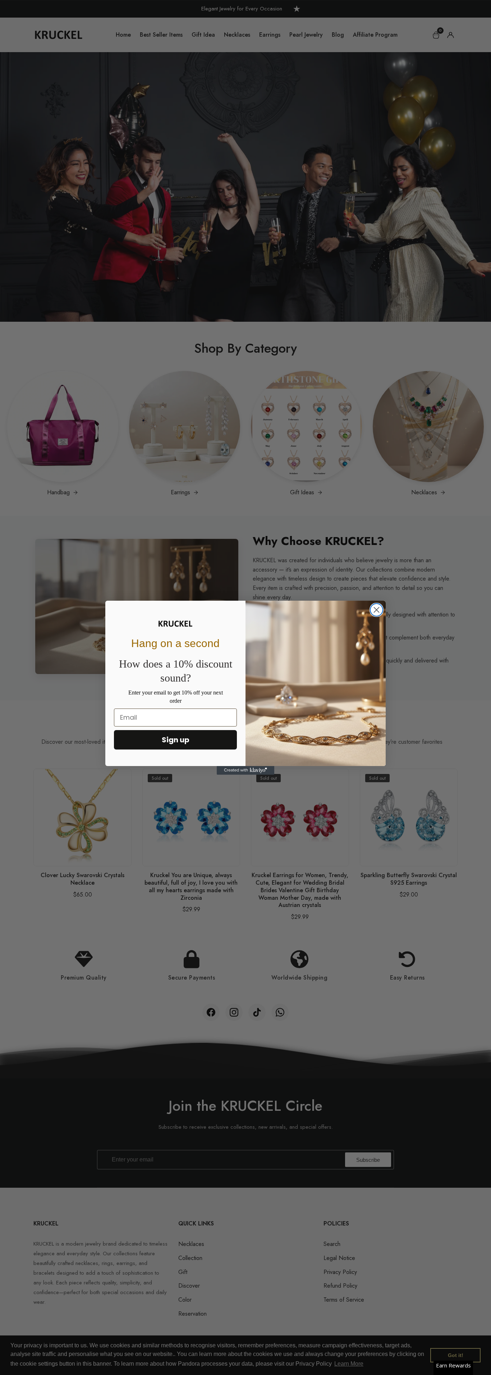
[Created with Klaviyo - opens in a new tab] (245, 770)
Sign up (175, 740)
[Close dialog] (376, 610)
